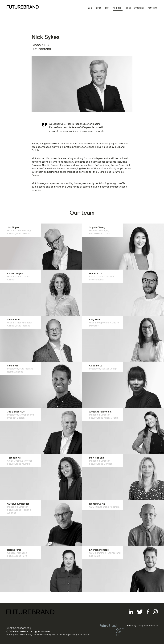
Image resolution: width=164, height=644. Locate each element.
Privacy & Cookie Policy (19, 634)
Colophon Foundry (147, 625)
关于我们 (118, 7)
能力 (98, 7)
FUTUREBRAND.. (22, 7)
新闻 (128, 7)
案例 (107, 7)
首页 (90, 7)
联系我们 (139, 7)
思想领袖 (152, 7)
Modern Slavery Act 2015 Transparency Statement (62, 634)
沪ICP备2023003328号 (19, 628)
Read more (15, 443)
